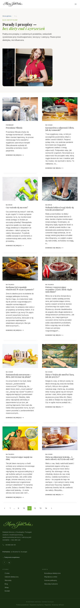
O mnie (7, 573)
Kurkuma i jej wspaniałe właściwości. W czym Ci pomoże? (20, 288)
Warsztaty (8, 580)
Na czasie (48, 125)
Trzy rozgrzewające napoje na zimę (19, 458)
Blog (6, 584)
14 (46, 508)
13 (40, 508)
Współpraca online (50, 577)
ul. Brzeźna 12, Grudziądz (14, 552)
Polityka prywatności (22, 605)
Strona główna (6, 16)
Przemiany (10, 125)
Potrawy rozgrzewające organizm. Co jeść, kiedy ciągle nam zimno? (58, 289)
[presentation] (20, 109)
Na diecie (9, 205)
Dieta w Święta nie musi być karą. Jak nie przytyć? (59, 375)
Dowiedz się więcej (15, 155)
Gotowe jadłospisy (50, 580)
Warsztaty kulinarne (51, 584)
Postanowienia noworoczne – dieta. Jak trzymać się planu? (18, 375)
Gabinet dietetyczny (12, 577)
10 (24, 508)
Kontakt (7, 591)
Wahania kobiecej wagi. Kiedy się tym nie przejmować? (59, 208)
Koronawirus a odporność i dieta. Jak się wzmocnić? (59, 128)
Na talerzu (10, 284)
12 (35, 508)
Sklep (7, 587)
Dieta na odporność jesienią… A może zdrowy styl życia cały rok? (59, 458)
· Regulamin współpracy (36, 605)
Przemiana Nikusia (14, 127)
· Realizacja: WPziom (57, 605)
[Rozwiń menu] (76, 4)
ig (9, 562)
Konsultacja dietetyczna (52, 573)
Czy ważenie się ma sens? (17, 207)
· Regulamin (47, 605)
